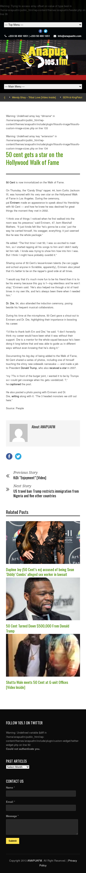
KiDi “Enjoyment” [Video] (29, 477)
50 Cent (10, 182)
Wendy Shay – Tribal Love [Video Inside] (27, 97)
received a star (58, 368)
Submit (13, 841)
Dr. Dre (10, 303)
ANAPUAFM (34, 860)
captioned (15, 384)
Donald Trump (29, 368)
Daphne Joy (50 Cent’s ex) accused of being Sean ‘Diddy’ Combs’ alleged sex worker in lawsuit (40, 571)
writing (15, 396)
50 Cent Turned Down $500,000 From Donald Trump (37, 628)
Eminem (15, 202)
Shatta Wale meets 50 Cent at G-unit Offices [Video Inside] (37, 684)
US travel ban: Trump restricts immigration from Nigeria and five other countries (46, 493)
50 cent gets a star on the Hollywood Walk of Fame (34, 158)
